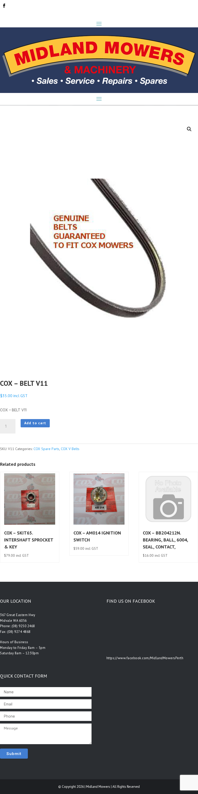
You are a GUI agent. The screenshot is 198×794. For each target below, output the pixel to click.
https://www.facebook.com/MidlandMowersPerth (145, 658)
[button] (189, 129)
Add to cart (35, 423)
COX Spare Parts (46, 448)
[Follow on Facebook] (4, 6)
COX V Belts (70, 448)
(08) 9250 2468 (23, 626)
